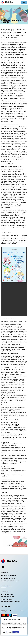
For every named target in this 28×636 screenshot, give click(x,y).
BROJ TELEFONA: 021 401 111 (8, 578)
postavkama (14, 628)
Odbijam (4, 632)
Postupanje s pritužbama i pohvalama (11, 601)
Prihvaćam (16, 632)
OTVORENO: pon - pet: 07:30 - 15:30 (10, 580)
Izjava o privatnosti (6, 599)
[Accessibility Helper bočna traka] (26, 12)
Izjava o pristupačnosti (7, 596)
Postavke (9, 632)
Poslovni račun (5, 592)
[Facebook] (3, 567)
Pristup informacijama (7, 594)
